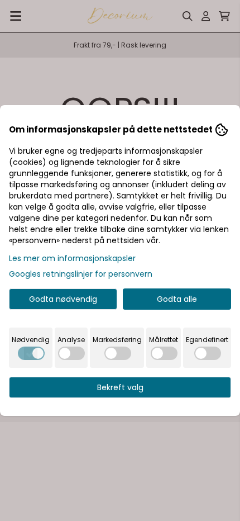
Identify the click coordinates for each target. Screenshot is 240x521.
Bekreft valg (120, 387)
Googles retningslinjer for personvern (80, 274)
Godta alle (177, 299)
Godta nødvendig (63, 299)
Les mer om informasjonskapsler (72, 258)
